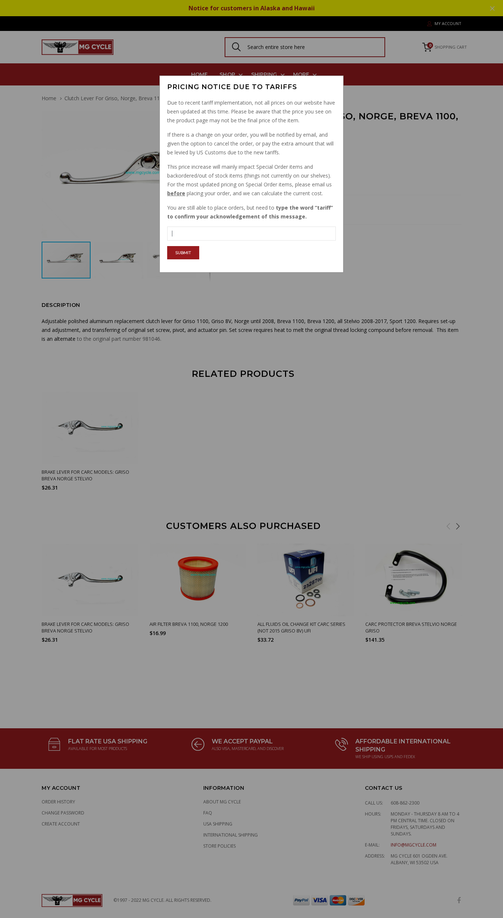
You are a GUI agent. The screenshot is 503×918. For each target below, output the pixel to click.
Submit (183, 252)
